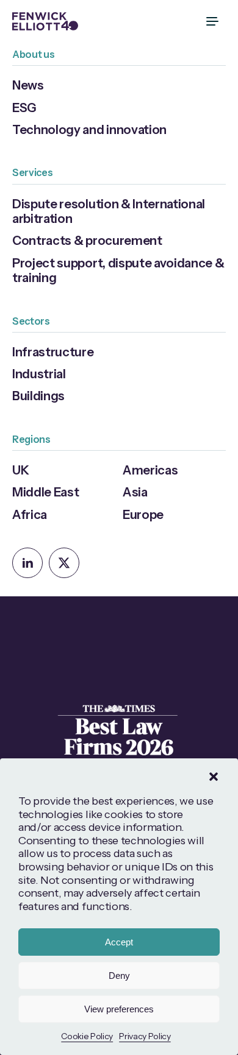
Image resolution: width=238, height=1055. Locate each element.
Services (32, 172)
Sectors (31, 321)
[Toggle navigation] (213, 21)
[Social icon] (27, 563)
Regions (31, 439)
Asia (135, 491)
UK (20, 470)
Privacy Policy (145, 1036)
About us (33, 54)
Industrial (39, 373)
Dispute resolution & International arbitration (108, 211)
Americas (150, 470)
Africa (29, 514)
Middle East (45, 491)
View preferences (119, 1009)
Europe (143, 514)
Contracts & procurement (87, 240)
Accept (119, 942)
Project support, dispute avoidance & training (118, 270)
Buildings (38, 395)
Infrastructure (53, 351)
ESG (24, 107)
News (28, 85)
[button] (213, 777)
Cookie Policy (87, 1036)
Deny (119, 975)
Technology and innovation (89, 129)
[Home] (45, 21)
